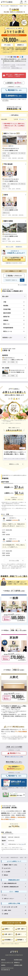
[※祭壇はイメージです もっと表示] (14, 140)
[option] (14, 864)
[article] (14, 526)
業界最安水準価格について (16, 67)
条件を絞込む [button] (15, 115)
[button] (7, 44)
